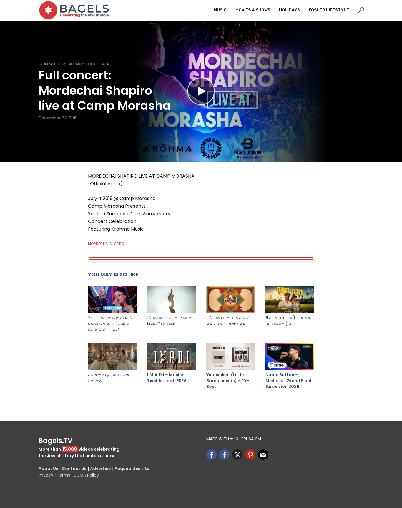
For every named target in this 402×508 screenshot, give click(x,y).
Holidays (289, 10)
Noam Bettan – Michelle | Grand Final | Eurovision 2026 (289, 380)
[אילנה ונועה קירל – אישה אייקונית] (112, 356)
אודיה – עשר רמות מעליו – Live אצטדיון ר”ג (169, 321)
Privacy (46, 475)
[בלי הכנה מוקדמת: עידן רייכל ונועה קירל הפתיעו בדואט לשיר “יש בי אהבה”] (112, 300)
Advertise (100, 469)
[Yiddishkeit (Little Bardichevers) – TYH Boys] (230, 356)
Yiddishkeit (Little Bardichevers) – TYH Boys (228, 380)
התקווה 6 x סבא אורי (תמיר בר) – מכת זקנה (288, 321)
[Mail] (263, 454)
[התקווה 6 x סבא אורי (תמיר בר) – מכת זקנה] (289, 300)
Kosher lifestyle (329, 10)
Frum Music (49, 63)
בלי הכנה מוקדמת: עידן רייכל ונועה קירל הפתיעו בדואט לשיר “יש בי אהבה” (111, 323)
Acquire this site (131, 469)
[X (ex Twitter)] (237, 454)
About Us (48, 469)
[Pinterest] (250, 454)
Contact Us (74, 469)
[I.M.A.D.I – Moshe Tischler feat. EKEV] (171, 356)
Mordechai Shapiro (94, 63)
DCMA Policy (86, 475)
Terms (63, 475)
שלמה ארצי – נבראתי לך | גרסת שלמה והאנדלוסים (227, 321)
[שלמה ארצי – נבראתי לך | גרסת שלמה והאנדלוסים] (230, 300)
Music (220, 10)
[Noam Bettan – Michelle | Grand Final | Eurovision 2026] (289, 356)
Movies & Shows (252, 10)
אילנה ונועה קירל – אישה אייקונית (108, 378)
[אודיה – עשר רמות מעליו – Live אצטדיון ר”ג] (171, 300)
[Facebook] (211, 454)
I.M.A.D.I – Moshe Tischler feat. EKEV (166, 378)
